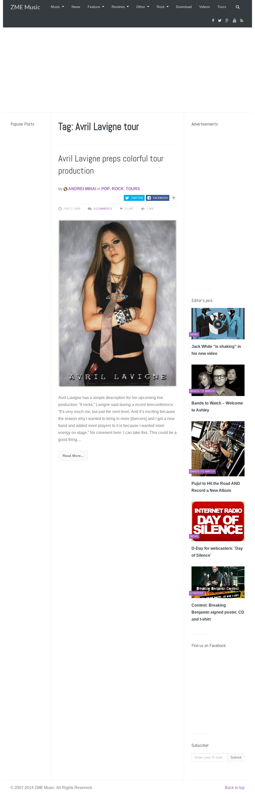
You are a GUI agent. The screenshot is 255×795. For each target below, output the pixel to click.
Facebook (160, 197)
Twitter (137, 197)
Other (140, 7)
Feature (94, 7)
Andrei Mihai (81, 189)
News (75, 7)
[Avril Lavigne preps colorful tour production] (117, 303)
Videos (204, 7)
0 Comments (103, 208)
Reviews (118, 7)
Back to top (235, 788)
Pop (105, 189)
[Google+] (227, 20)
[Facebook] (213, 20)
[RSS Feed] (242, 20)
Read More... (73, 456)
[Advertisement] (127, 70)
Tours (221, 7)
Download (184, 7)
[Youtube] (235, 20)
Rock (161, 7)
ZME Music (25, 6)
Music (55, 7)
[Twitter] (220, 20)
